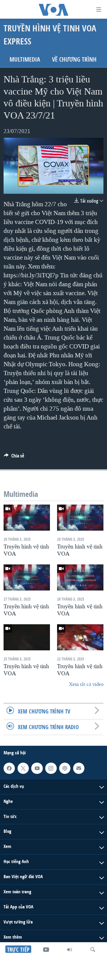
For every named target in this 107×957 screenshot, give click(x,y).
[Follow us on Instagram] (50, 768)
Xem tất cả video (86, 684)
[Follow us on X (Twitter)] (23, 768)
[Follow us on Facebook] (9, 768)
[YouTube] (46, 949)
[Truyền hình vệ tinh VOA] (27, 518)
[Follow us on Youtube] (37, 768)
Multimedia (25, 59)
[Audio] (69, 949)
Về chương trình (74, 59)
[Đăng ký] (78, 768)
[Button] (14, 457)
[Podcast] (64, 768)
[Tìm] (93, 949)
